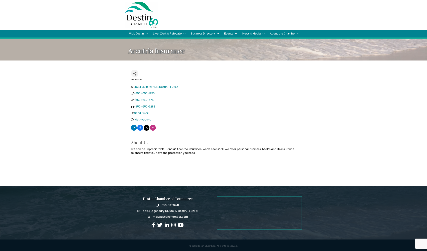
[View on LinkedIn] (134, 130)
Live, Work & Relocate (167, 33)
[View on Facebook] (140, 130)
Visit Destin (136, 33)
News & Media (251, 33)
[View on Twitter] (146, 130)
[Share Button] (134, 73)
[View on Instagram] (153, 130)
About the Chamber (283, 33)
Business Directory (203, 33)
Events (228, 33)
